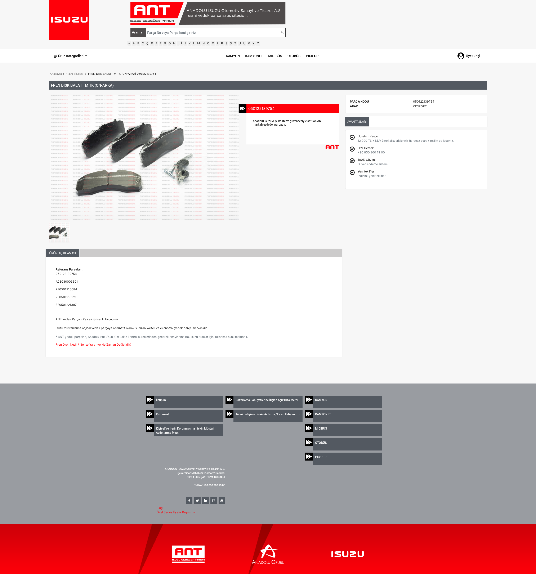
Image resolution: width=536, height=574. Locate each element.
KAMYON (233, 56)
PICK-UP (312, 56)
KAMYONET (254, 56)
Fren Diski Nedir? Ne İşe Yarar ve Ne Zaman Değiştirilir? (93, 344)
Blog (160, 508)
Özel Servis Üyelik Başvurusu (176, 512)
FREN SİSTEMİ (75, 73)
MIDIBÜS (275, 56)
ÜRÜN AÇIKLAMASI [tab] (62, 253)
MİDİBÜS (321, 428)
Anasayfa (56, 73)
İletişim (161, 400)
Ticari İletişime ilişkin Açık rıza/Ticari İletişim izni (268, 414)
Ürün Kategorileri (70, 56)
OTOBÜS (293, 56)
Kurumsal (162, 414)
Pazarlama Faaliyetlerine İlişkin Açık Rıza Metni (267, 400)
